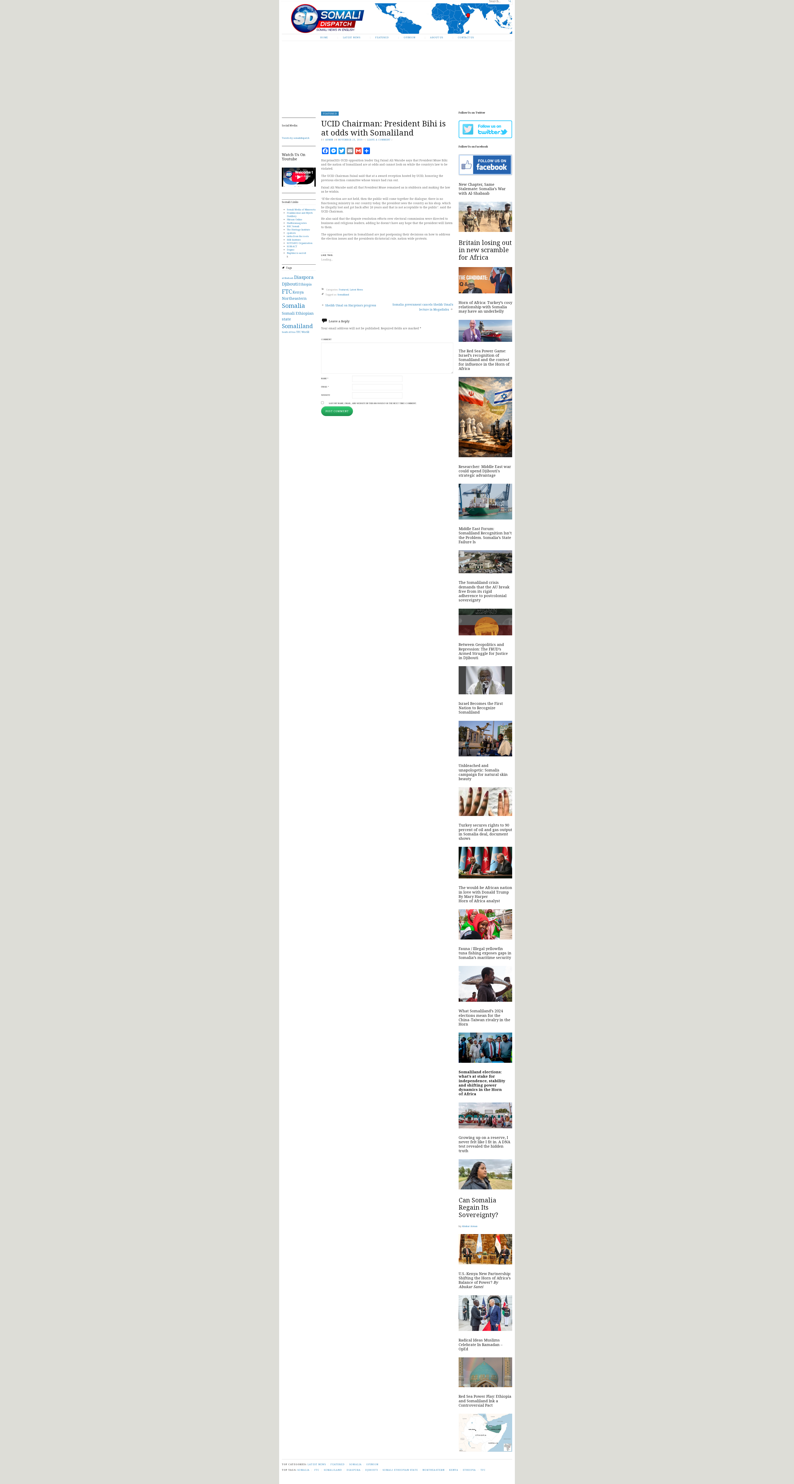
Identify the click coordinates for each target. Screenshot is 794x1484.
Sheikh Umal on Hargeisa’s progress (350, 305)
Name (324, 378)
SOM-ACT (292, 246)
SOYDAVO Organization (299, 243)
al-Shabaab (287, 278)
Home (324, 37)
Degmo (290, 249)
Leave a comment (378, 139)
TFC (298, 332)
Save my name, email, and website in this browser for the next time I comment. (373, 403)
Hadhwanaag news (297, 222)
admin (329, 139)
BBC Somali (293, 226)
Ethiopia (305, 284)
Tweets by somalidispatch (295, 137)
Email (325, 386)
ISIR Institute (294, 239)
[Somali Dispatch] (397, 18)
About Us (436, 37)
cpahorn (291, 232)
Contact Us (466, 37)
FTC (287, 291)
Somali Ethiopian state (400, 1469)
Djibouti (290, 284)
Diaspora (304, 277)
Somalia (293, 305)
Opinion (409, 37)
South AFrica (288, 332)
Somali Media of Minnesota (301, 209)
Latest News (351, 37)
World (305, 332)
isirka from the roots (298, 236)
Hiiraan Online (294, 219)
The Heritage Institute (298, 229)
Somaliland (297, 326)
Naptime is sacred (296, 252)
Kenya (298, 292)
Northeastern (294, 298)
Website (325, 395)
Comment (326, 339)
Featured (382, 37)
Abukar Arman (469, 1226)
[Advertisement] (397, 73)
